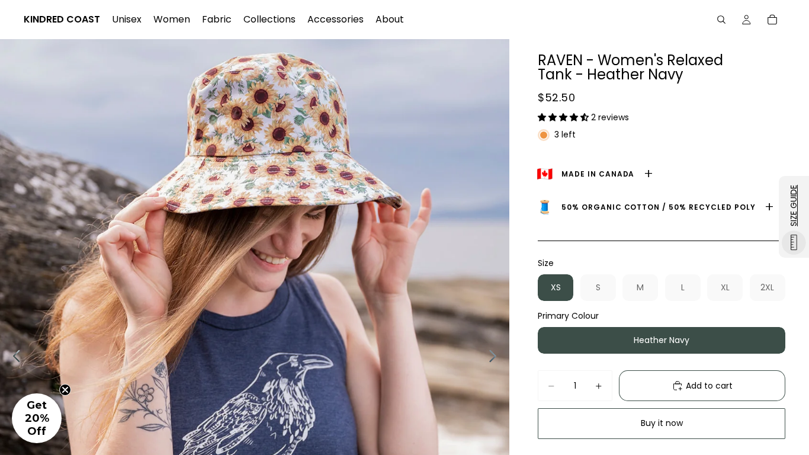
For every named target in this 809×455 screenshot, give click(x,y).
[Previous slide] (13, 358)
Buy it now (662, 423)
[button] (564, 117)
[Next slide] (496, 358)
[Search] (721, 20)
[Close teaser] (65, 390)
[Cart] (772, 20)
